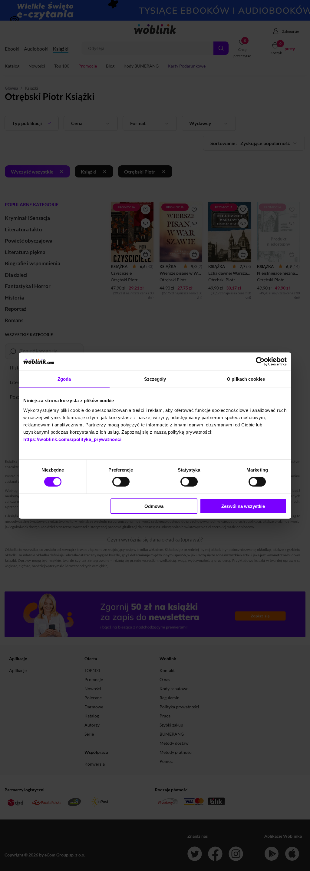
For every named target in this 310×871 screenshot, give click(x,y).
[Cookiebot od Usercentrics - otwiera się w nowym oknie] (260, 361)
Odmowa (153, 505)
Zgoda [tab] (64, 379)
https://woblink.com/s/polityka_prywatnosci (72, 439)
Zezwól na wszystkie (243, 505)
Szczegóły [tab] (155, 379)
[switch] (121, 482)
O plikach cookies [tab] (246, 379)
